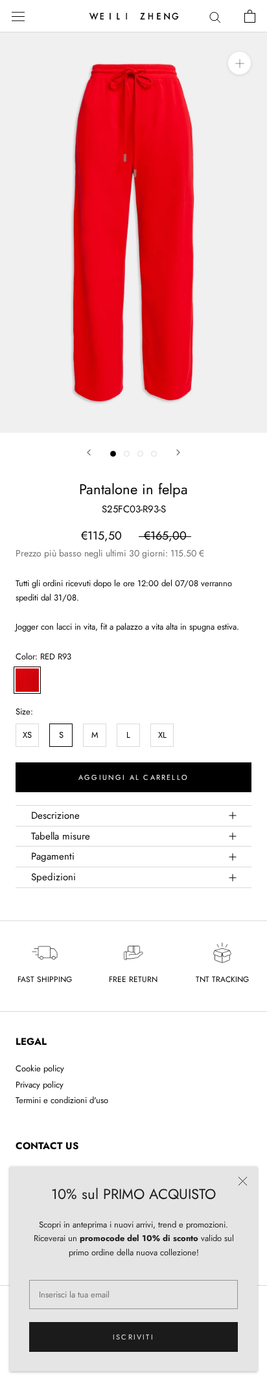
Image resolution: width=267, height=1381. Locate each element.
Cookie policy (40, 1068)
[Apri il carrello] (249, 16)
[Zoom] (239, 63)
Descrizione (55, 815)
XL (162, 735)
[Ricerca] (215, 16)
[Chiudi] (243, 1181)
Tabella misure (60, 836)
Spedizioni (53, 877)
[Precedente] (89, 452)
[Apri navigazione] (18, 16)
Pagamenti (53, 856)
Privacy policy (40, 1085)
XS (27, 735)
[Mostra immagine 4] (154, 454)
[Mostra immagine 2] (127, 454)
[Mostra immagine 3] (140, 454)
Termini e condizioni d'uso (62, 1100)
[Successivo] (178, 452)
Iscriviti (133, 1337)
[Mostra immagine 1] (113, 454)
